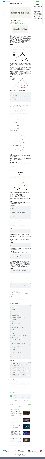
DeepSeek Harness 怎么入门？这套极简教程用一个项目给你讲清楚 (38, 20)
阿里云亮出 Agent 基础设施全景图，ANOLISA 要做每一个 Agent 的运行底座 (16, 425)
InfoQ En (41, 451)
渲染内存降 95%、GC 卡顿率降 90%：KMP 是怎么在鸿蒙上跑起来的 (38, 18)
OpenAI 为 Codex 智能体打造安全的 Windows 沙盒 (15, 412)
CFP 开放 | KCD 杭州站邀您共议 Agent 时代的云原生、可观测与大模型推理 (38, 14)
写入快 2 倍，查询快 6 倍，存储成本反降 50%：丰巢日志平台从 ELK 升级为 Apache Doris (16, 439)
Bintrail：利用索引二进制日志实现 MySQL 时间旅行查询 (16, 418)
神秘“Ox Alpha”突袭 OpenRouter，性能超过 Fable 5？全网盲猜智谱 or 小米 (38, 6)
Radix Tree (16, 392)
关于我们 (15, 451)
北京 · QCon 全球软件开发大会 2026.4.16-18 (32, 451)
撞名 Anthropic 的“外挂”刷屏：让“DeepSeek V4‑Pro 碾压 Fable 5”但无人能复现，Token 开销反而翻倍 (38, 12)
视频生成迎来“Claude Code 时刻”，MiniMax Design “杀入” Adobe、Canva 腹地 (37, 8)
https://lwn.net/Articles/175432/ (19, 381)
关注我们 (15, 454)
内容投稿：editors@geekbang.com (21, 451)
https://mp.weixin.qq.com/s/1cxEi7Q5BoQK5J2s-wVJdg (20, 23)
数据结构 (10, 392)
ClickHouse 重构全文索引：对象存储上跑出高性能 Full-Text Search (16, 432)
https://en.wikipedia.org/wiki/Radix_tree (18, 382)
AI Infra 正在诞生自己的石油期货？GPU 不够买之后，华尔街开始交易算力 (38, 16)
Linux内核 (13, 392)
